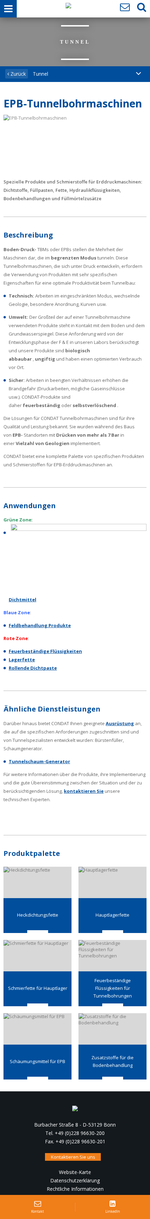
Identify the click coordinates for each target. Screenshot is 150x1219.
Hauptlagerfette (112, 915)
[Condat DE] (68, 7)
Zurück (17, 73)
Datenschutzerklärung (75, 1180)
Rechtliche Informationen (75, 1189)
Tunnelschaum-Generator (39, 761)
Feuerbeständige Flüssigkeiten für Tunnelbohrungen (112, 988)
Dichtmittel (22, 599)
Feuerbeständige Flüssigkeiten (45, 651)
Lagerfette (22, 659)
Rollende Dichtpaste (33, 668)
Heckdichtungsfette (37, 915)
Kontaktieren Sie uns (73, 1157)
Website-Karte (75, 1172)
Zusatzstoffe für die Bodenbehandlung (112, 1061)
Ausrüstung (120, 723)
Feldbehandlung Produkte (40, 625)
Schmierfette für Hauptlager (37, 988)
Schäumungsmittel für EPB (37, 1061)
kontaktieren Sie (84, 791)
